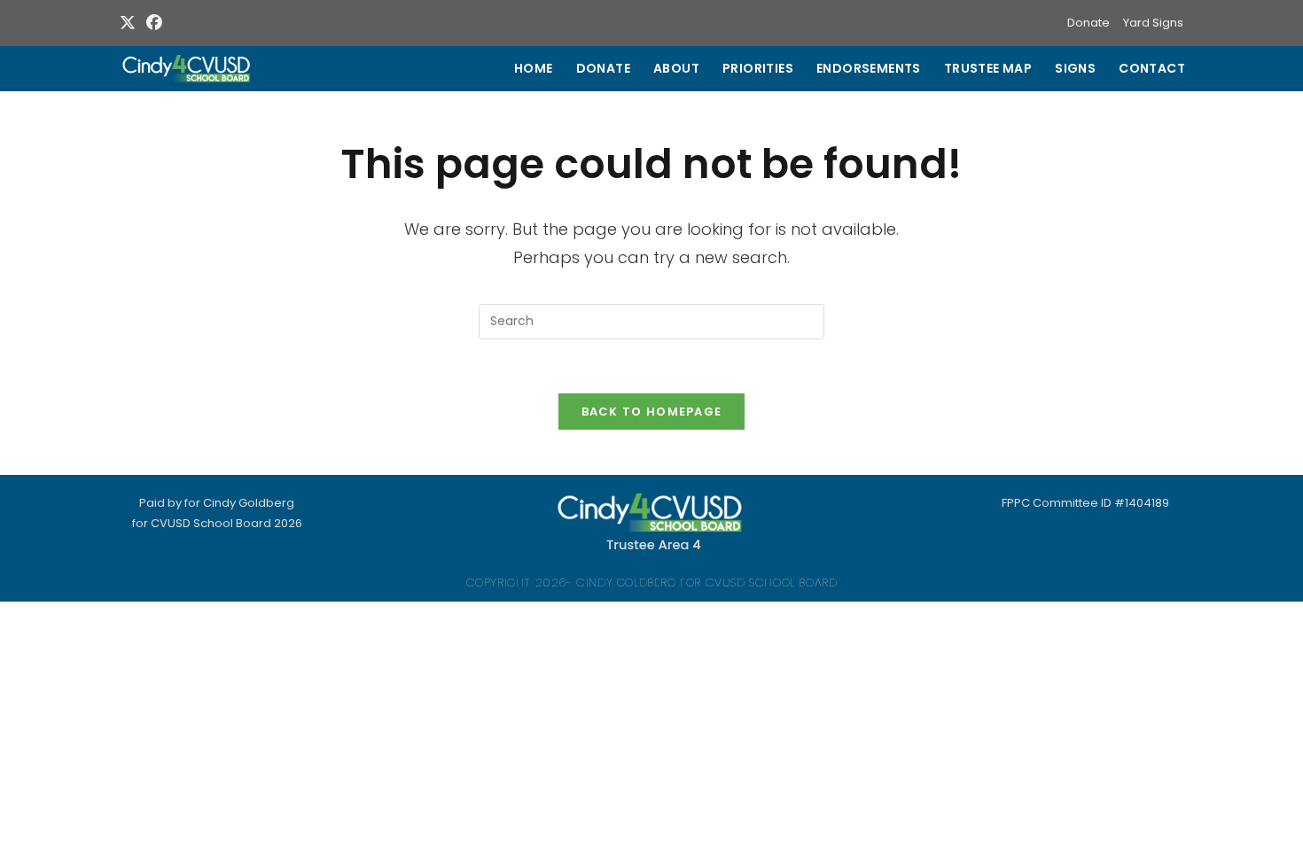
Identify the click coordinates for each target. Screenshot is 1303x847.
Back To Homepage (651, 411)
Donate (1088, 22)
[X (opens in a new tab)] (130, 23)
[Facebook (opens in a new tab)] (154, 23)
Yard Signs (1153, 22)
